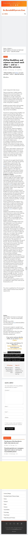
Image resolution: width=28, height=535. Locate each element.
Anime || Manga (7, 493)
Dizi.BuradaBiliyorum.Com (13, 346)
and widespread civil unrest (14, 352)
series (10, 209)
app (4, 166)
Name (6, 406)
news (14, 322)
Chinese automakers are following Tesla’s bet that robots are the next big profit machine (12, 2)
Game (5, 499)
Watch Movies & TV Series (9, 517)
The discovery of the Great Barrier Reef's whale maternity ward (13, 442)
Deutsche (14, 531)
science (16, 73)
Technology (6, 512)
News (5, 504)
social (10, 184)
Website (6, 417)
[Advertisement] (14, 31)
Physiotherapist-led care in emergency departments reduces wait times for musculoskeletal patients (13, 449)
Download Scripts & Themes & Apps (11, 496)
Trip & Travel (6, 515)
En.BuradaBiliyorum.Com (14, 10)
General (5, 501)
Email (6, 412)
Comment (7, 390)
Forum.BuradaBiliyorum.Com (15, 349)
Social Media (6, 509)
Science (5, 56)
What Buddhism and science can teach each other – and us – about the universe (14, 359)
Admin (6, 69)
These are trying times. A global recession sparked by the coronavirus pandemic (13, 355)
